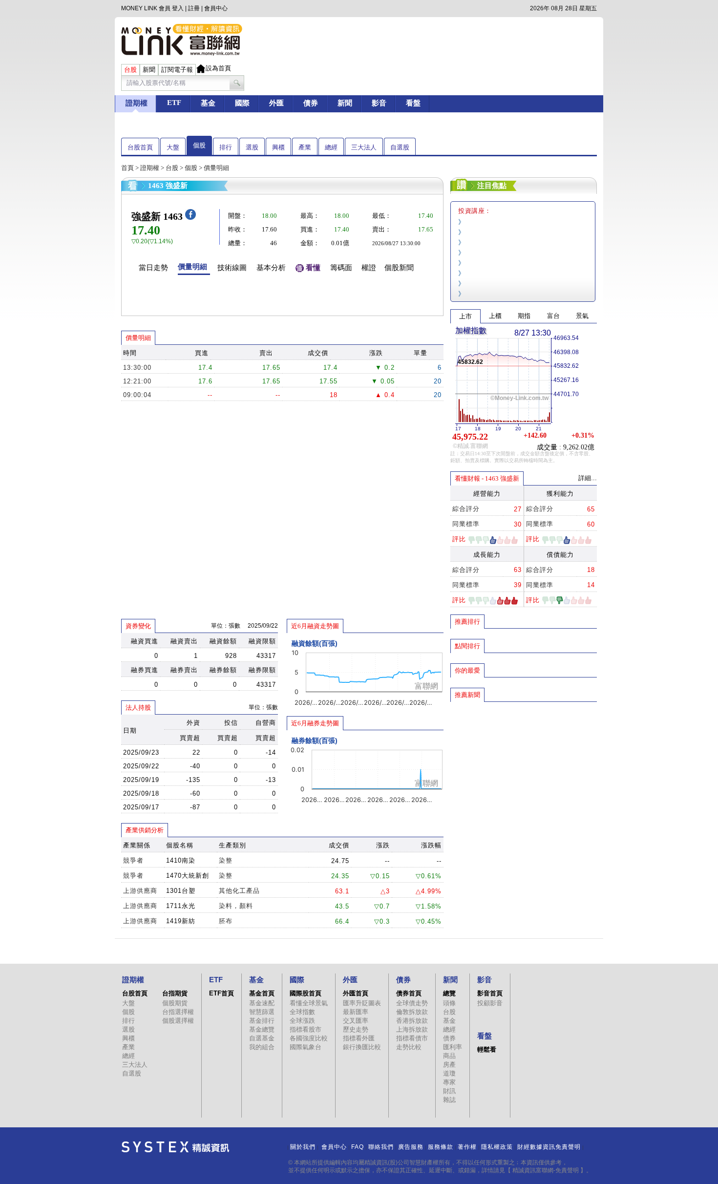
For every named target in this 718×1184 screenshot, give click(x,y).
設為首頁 (218, 68)
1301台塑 (180, 890)
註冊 (194, 8)
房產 (449, 1064)
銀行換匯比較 (362, 1047)
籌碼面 (341, 268)
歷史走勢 (355, 1029)
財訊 (449, 1091)
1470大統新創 (187, 875)
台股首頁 (140, 147)
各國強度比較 (309, 1038)
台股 (172, 167)
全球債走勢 (412, 1003)
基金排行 (262, 1020)
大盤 (173, 147)
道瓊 (449, 1073)
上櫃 (495, 315)
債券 (449, 1038)
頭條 (449, 1003)
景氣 (582, 315)
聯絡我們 (381, 1146)
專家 (449, 1082)
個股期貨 (175, 1003)
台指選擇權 (178, 1011)
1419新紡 (180, 921)
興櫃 (278, 147)
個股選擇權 (178, 1020)
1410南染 (180, 860)
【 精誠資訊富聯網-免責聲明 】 (545, 1170)
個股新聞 (399, 268)
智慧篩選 (262, 1011)
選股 (252, 147)
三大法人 (364, 147)
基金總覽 (262, 1029)
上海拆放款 (412, 1029)
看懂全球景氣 (309, 1003)
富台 (553, 315)
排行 (225, 147)
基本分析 (271, 268)
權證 (368, 268)
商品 (449, 1055)
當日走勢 (153, 268)
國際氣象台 (305, 1047)
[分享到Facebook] (190, 217)
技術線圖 (232, 268)
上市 (465, 316)
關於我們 (303, 1146)
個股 (199, 145)
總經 (331, 147)
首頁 (127, 167)
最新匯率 (355, 1011)
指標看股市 (305, 1029)
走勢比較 (409, 1047)
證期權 (149, 167)
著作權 (467, 1146)
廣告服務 (410, 1146)
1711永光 (180, 905)
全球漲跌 (302, 1020)
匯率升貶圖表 (362, 1003)
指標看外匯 (359, 1038)
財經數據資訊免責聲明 (549, 1146)
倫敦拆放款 (412, 1011)
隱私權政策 (497, 1146)
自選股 (399, 147)
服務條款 (440, 1146)
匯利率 (452, 1047)
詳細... (587, 478)
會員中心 (216, 8)
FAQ (357, 1146)
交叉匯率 (355, 1020)
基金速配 (262, 1003)
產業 (304, 147)
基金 (449, 1020)
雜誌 (449, 1099)
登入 (178, 8)
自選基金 (262, 1038)
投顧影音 (490, 1003)
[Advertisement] (523, 773)
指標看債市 (412, 1038)
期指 (524, 315)
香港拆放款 (412, 1020)
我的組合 (262, 1047)
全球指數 (302, 1011)
